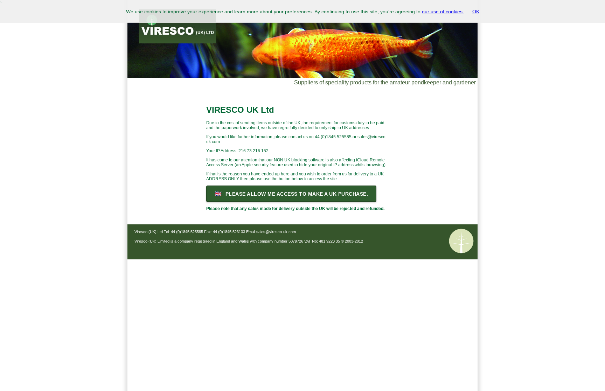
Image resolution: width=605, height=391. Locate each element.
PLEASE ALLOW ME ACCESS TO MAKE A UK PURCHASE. (291, 194)
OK (475, 11)
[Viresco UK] (302, 63)
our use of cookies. (443, 11)
